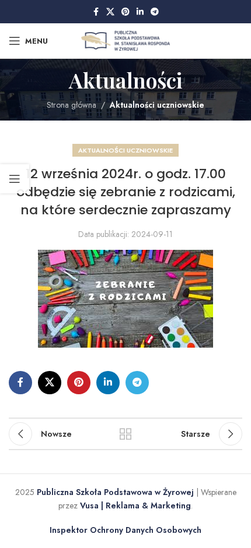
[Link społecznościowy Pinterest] (125, 12)
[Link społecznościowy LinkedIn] (140, 12)
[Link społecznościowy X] (110, 12)
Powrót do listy (125, 434)
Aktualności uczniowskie (157, 105)
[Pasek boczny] (14, 178)
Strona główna (71, 105)
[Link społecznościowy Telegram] (154, 12)
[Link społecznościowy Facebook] (96, 12)
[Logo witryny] (125, 39)
